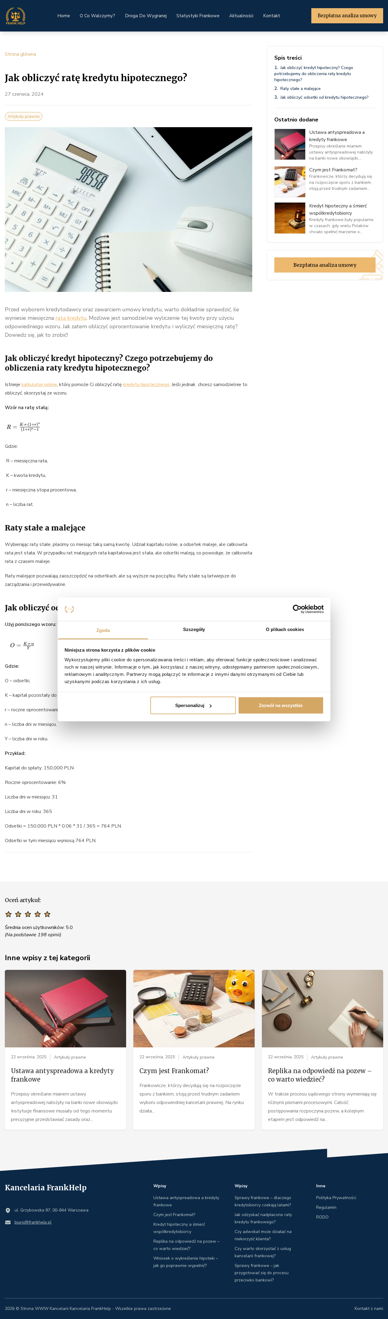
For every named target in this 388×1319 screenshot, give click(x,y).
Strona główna (20, 54)
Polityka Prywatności (336, 1198)
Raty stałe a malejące (300, 88)
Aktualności (241, 16)
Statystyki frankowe (197, 16)
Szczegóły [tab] (194, 629)
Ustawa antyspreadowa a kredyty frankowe (62, 1075)
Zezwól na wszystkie (281, 705)
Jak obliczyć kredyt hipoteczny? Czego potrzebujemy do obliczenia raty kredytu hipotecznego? (313, 74)
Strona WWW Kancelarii (45, 1308)
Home (63, 16)
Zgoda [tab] (103, 630)
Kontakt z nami (369, 1308)
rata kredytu (70, 318)
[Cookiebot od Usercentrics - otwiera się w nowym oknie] (297, 609)
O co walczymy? (97, 16)
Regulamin (326, 1207)
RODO (322, 1217)
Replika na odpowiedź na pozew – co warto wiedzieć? (320, 1075)
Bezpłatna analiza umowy (347, 15)
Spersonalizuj (189, 705)
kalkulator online (39, 384)
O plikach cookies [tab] (285, 629)
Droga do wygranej (146, 16)
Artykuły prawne (24, 116)
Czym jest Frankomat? (174, 1071)
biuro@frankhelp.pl (33, 1222)
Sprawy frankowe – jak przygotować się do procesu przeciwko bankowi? (262, 1273)
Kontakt (271, 16)
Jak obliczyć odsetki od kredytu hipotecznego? (324, 97)
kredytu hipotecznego (146, 384)
